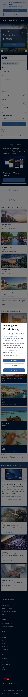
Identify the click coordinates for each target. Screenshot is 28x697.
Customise (14, 365)
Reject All (14, 370)
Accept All (14, 360)
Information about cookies (10, 355)
